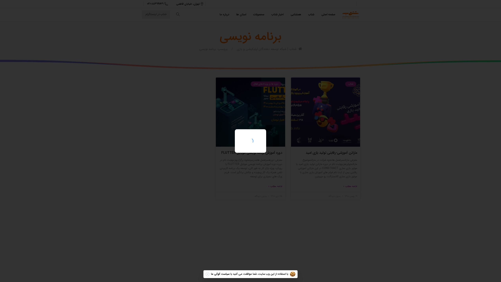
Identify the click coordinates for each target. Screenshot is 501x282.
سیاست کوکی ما (220, 274)
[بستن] (207, 274)
